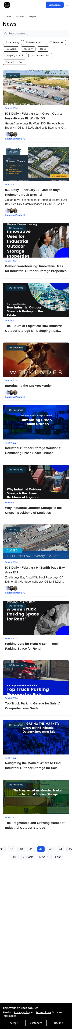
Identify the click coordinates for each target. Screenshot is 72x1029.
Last (57, 857)
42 (40, 849)
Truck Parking (12, 42)
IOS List (7, 16)
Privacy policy (22, 1012)
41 (31, 849)
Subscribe (55, 4)
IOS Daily (28, 48)
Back (29, 857)
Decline (58, 1022)
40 (21, 849)
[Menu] (67, 4)
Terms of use (43, 1012)
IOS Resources (56, 42)
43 (50, 849)
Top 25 (43, 48)
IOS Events (11, 48)
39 (11, 849)
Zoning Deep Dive (14, 62)
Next (42, 857)
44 (60, 849)
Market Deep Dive (40, 55)
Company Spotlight (15, 55)
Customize (36, 1022)
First (13, 857)
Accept (13, 1022)
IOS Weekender (33, 42)
